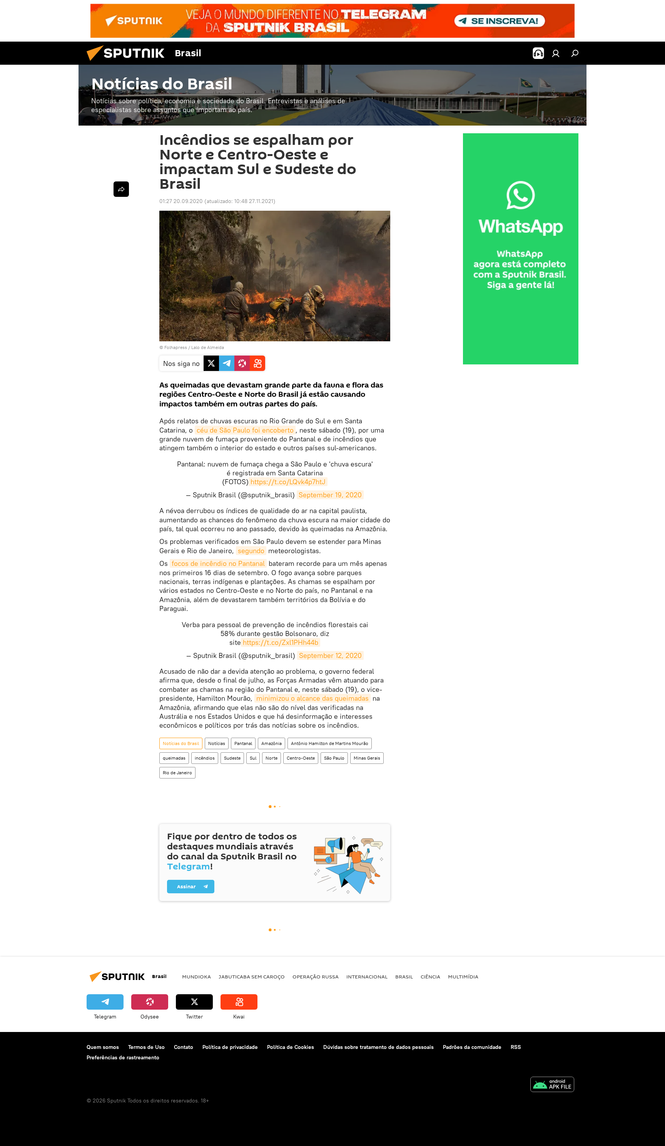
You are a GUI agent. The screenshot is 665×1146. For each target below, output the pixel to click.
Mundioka (196, 976)
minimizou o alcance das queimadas (312, 698)
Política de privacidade (230, 1047)
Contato (183, 1047)
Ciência (430, 976)
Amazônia (271, 743)
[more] (121, 189)
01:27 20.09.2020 (181, 201)
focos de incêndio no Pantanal (218, 563)
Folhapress (175, 347)
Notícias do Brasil (181, 743)
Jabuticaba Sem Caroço (252, 976)
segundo (251, 550)
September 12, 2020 (330, 655)
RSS (516, 1047)
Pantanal (243, 743)
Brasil (404, 976)
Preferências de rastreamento (123, 1057)
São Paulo (334, 758)
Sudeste (232, 758)
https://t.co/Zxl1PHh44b (280, 642)
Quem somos (103, 1047)
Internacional (367, 976)
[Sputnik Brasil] (128, 62)
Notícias (216, 743)
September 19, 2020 (330, 494)
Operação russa (315, 976)
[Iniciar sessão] (555, 53)
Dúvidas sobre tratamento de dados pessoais (378, 1047)
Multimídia (463, 976)
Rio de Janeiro (177, 772)
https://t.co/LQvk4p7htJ (288, 481)
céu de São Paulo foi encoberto (245, 430)
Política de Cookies (290, 1047)
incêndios (205, 758)
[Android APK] (552, 1085)
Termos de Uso (146, 1047)
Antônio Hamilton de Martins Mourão (329, 743)
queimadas (174, 758)
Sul (253, 758)
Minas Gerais (367, 758)
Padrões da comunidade (472, 1047)
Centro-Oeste (301, 758)
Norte (271, 758)
